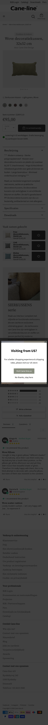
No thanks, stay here (24, 377)
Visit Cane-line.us (24, 371)
